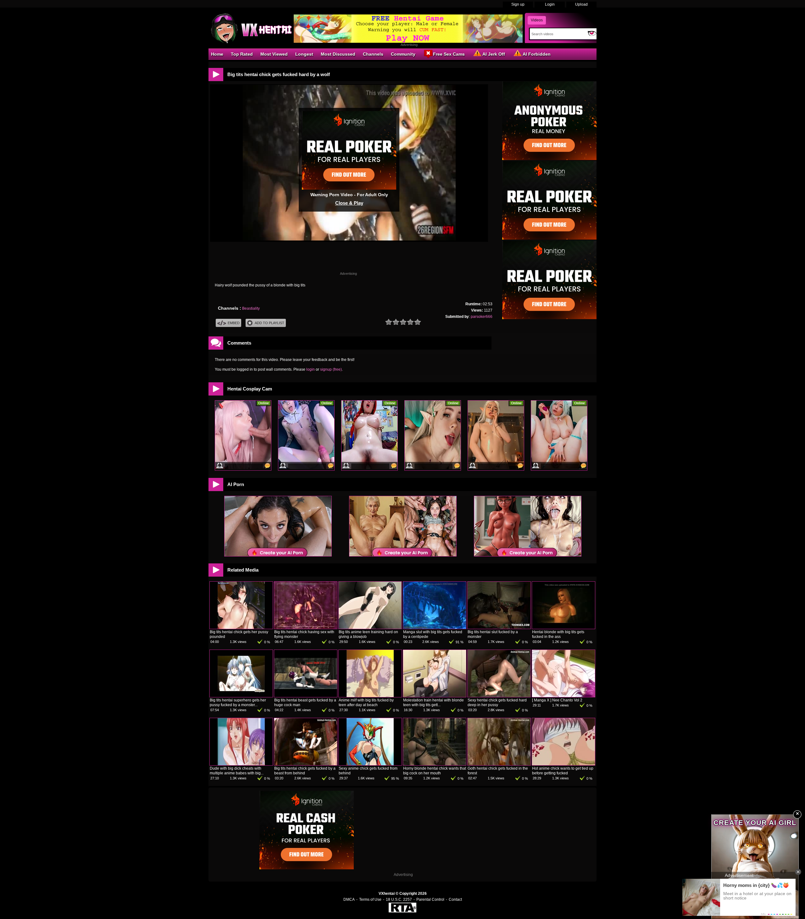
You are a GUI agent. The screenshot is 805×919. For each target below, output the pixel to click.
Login (550, 4)
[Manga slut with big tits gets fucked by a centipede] (434, 627)
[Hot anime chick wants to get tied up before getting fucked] (563, 764)
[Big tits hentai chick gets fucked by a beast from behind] (305, 764)
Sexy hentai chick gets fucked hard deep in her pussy (497, 702)
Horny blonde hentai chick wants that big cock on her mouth (434, 770)
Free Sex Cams (449, 54)
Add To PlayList (269, 323)
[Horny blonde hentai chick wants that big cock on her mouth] (434, 764)
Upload (581, 4)
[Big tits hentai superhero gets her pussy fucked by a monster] (241, 696)
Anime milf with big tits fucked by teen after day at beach (366, 702)
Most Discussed (338, 54)
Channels (373, 54)
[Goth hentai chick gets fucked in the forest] (499, 764)
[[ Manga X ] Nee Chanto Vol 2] (563, 696)
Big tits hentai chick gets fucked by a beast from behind (305, 770)
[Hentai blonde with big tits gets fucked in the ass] (563, 627)
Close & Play (349, 203)
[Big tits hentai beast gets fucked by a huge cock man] (305, 696)
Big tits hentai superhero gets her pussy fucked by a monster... (238, 702)
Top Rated (242, 54)
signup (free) (331, 369)
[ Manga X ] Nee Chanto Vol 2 (557, 700)
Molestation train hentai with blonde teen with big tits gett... (433, 702)
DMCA (349, 899)
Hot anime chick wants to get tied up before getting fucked (562, 770)
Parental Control (430, 899)
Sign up (518, 4)
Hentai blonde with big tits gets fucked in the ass (558, 634)
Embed (234, 323)
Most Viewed (274, 54)
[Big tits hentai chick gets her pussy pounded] (241, 627)
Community (403, 54)
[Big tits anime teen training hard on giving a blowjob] (370, 627)
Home (217, 54)
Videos (537, 20)
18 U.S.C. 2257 (399, 899)
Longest (304, 54)
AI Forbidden (537, 54)
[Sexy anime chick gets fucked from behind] (370, 764)
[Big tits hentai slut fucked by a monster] (499, 627)
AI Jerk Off (493, 54)
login (310, 369)
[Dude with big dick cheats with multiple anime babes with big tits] (241, 764)
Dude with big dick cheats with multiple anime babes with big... (237, 770)
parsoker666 (481, 316)
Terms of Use (370, 899)
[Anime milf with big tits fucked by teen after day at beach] (370, 696)
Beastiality (251, 308)
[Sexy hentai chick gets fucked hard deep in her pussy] (499, 696)
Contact (455, 899)
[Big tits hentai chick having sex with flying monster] (305, 627)
